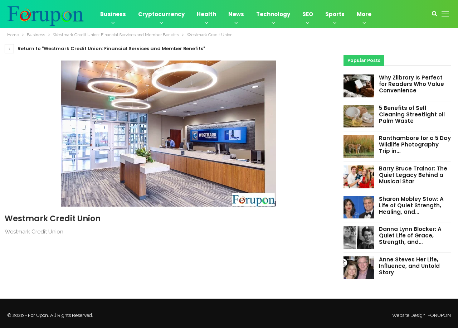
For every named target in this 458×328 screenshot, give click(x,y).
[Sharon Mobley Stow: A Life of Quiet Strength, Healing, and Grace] (359, 207)
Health (206, 14)
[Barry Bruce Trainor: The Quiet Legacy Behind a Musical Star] (359, 176)
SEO (307, 14)
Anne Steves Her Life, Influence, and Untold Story (409, 266)
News (236, 14)
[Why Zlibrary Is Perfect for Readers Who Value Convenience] (359, 85)
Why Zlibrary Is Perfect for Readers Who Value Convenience (411, 84)
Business (113, 14)
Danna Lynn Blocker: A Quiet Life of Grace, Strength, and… (410, 235)
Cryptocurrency (161, 14)
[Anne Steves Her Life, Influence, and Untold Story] (359, 267)
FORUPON (439, 315)
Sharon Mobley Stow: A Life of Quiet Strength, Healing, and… (411, 205)
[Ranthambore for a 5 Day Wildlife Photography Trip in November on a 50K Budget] (359, 146)
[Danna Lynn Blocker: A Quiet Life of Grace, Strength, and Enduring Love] (359, 237)
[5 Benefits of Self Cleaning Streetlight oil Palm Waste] (359, 116)
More (364, 14)
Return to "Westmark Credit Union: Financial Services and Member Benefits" (110, 48)
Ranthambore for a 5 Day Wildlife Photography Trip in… (415, 144)
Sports (335, 14)
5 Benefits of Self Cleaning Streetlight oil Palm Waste (412, 114)
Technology (273, 14)
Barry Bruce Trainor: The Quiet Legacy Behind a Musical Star (413, 175)
